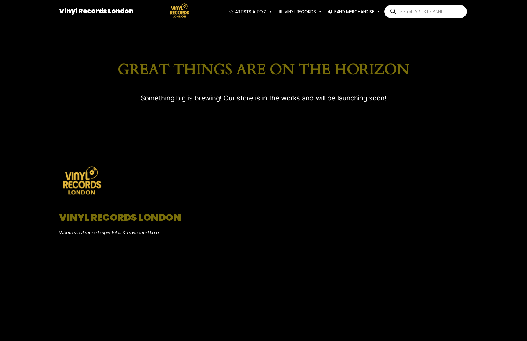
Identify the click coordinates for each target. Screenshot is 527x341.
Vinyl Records (300, 12)
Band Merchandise (354, 12)
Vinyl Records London (96, 11)
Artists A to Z (251, 12)
